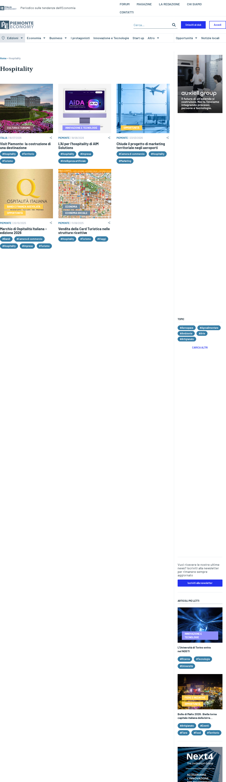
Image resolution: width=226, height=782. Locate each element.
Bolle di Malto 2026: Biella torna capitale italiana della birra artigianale (197, 717)
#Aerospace (186, 327)
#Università (186, 666)
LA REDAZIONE (169, 4)
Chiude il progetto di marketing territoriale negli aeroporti (141, 146)
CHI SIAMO (194, 4)
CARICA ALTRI (200, 347)
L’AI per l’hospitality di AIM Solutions (78, 146)
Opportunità (184, 38)
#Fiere (183, 732)
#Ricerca (185, 658)
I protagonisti (80, 38)
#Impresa (85, 153)
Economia (34, 38)
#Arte (202, 333)
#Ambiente (186, 333)
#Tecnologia (203, 658)
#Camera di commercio (132, 153)
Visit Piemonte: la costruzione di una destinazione (25, 146)
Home (3, 58)
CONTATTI (127, 12)
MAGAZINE (144, 4)
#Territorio (28, 153)
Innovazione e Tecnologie (111, 38)
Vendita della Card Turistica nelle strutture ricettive (84, 231)
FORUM (125, 4)
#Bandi (6, 238)
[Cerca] (173, 25)
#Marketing (125, 160)
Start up (138, 38)
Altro (151, 38)
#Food (197, 732)
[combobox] (151, 25)
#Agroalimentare (209, 327)
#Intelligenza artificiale (73, 160)
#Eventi (204, 725)
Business (55, 38)
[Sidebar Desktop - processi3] (200, 112)
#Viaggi (101, 238)
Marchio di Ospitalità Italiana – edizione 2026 (23, 231)
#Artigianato (187, 339)
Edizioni (12, 38)
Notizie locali (210, 38)
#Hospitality (9, 153)
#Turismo (7, 160)
